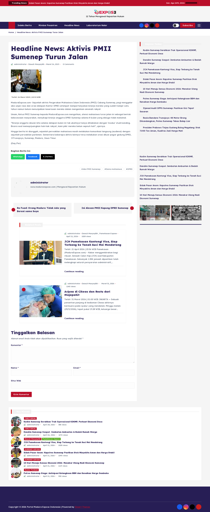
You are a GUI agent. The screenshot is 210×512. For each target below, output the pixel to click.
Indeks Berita (25, 25)
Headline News (71, 25)
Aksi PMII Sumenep (91, 169)
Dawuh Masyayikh (36, 64)
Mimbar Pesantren (48, 25)
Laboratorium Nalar (97, 25)
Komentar (17, 345)
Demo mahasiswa (114, 169)
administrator (20, 64)
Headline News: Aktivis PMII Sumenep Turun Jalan (40, 32)
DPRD (129, 169)
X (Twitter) (48, 157)
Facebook (32, 157)
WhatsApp (18, 157)
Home (11, 32)
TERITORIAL (30, 418)
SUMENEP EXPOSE (32, 449)
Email (77, 368)
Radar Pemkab (31, 470)
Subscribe (188, 25)
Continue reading (74, 271)
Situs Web (16, 380)
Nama (15, 368)
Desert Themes (82, 507)
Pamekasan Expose (108, 233)
